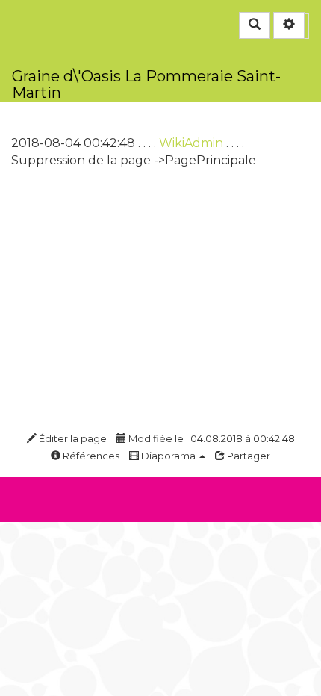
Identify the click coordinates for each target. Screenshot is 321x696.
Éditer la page (72, 438)
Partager (247, 456)
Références (89, 456)
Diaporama (168, 456)
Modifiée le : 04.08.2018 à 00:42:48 (210, 438)
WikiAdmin (191, 143)
